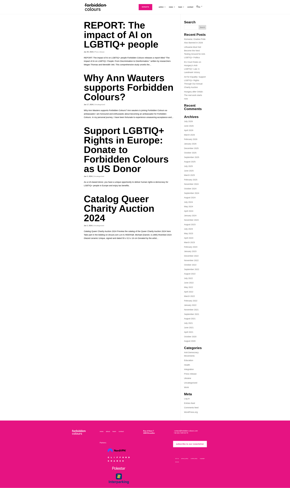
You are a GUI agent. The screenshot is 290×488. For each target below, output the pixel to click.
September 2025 (191, 157)
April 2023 (188, 238)
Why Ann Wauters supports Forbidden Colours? (128, 87)
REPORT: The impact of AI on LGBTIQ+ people (121, 35)
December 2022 (191, 256)
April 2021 (188, 332)
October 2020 (190, 336)
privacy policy (184, 458)
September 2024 (191, 193)
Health (187, 365)
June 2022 (189, 283)
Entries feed (189, 403)
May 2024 (188, 206)
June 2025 (189, 171)
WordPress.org (191, 412)
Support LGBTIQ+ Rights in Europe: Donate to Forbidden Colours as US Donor (126, 149)
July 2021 (188, 323)
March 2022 (189, 296)
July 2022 (188, 278)
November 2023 (191, 220)
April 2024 (188, 211)
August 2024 (190, 197)
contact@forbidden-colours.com (186, 431)
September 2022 (191, 269)
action (161, 7)
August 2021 (190, 318)
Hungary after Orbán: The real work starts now (193, 95)
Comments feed (191, 407)
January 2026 (190, 144)
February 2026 (190, 139)
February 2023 (190, 247)
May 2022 (188, 287)
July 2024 (188, 202)
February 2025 (190, 180)
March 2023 (189, 242)
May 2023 (188, 233)
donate (145, 7)
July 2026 (188, 121)
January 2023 (190, 251)
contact (190, 7)
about (108, 431)
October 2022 (190, 265)
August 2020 (190, 341)
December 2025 (191, 148)
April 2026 (188, 130)
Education (188, 360)
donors (177, 462)
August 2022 (190, 274)
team (180, 7)
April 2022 (188, 292)
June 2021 (189, 327)
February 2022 (190, 301)
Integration (189, 369)
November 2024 (191, 184)
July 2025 (188, 166)
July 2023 (188, 229)
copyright (202, 458)
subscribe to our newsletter (190, 444)
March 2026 (189, 135)
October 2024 (190, 189)
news (171, 7)
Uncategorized (100, 104)
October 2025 (190, 153)
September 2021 (191, 314)
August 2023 (190, 224)
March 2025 (189, 175)
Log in (187, 399)
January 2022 (190, 305)
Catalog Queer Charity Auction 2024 (119, 208)
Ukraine (187, 378)
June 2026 (189, 126)
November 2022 (191, 260)
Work (186, 387)
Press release (99, 52)
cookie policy (194, 458)
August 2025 (190, 162)
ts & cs (177, 458)
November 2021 (191, 310)
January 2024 (190, 215)
